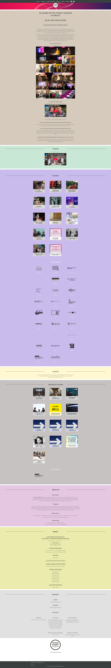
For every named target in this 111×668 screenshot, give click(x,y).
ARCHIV (32, 665)
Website (62, 374)
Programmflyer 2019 (55, 581)
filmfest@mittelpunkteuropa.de (55, 607)
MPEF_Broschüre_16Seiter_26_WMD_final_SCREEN (55, 566)
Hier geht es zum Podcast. (58, 141)
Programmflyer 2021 (55, 578)
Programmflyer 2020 (55, 580)
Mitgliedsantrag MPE (60, 522)
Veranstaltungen (51, 1)
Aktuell (38, 1)
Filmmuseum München (55, 25)
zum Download (55, 557)
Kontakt (68, 1)
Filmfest (43, 1)
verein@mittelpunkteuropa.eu (63, 517)
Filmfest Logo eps (55, 587)
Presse (63, 1)
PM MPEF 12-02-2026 (62, 550)
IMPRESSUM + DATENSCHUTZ (37, 662)
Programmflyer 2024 (55, 573)
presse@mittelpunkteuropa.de (55, 543)
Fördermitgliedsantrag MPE (61, 524)
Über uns (58, 1)
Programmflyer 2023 (55, 575)
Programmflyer (54, 571)
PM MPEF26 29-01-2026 (61, 552)
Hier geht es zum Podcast (65, 125)
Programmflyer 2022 (55, 576)
